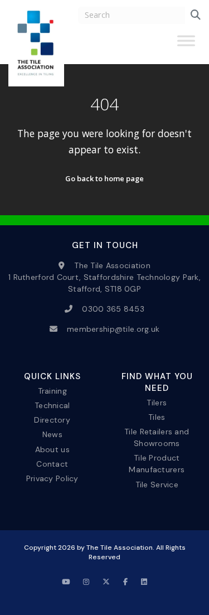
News (52, 434)
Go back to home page (104, 178)
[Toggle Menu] (186, 45)
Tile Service (156, 484)
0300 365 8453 (113, 309)
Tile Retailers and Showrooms (156, 437)
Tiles (156, 417)
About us (52, 449)
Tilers (157, 403)
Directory (52, 420)
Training (52, 391)
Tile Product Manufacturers (156, 463)
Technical (52, 405)
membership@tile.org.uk (113, 329)
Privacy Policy (52, 478)
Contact (52, 463)
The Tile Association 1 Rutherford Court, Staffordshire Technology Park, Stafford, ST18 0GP (104, 277)
